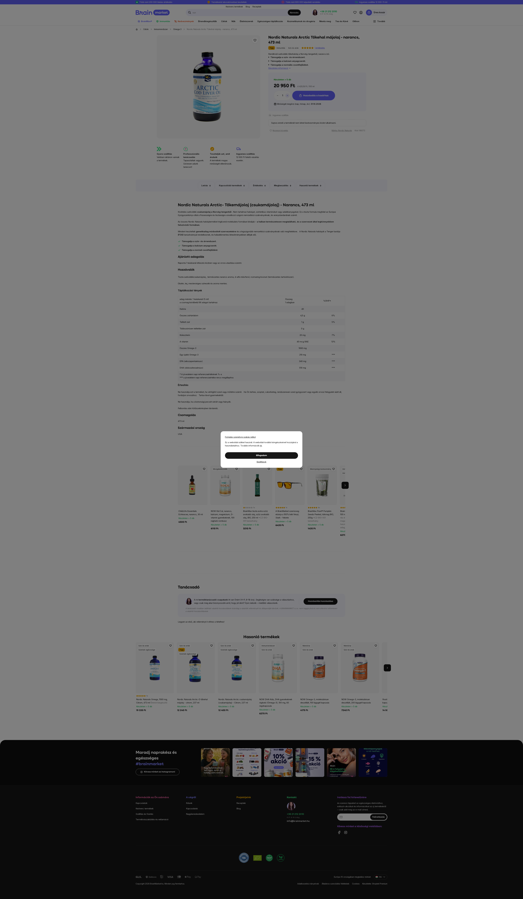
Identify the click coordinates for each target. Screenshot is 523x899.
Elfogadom (261, 456)
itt (261, 445)
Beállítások (261, 462)
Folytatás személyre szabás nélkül (240, 437)
